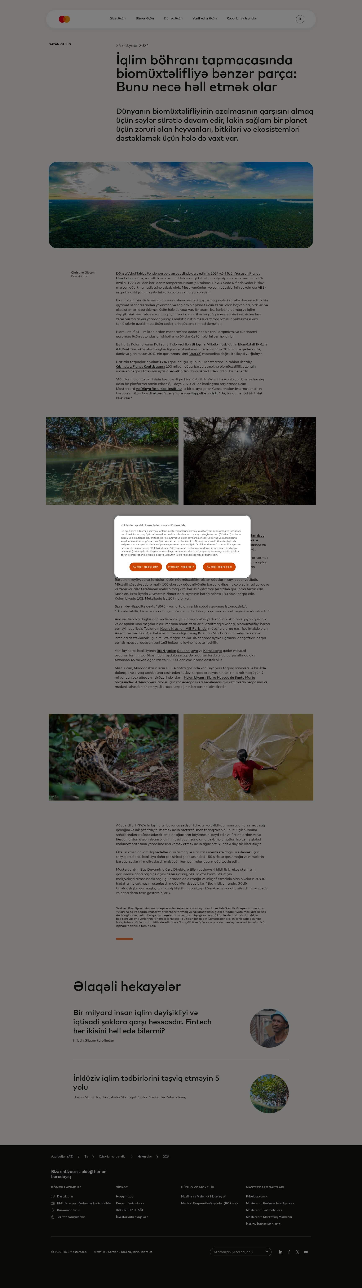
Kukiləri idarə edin (219, 566)
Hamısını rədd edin (181, 566)
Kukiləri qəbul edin (146, 566)
